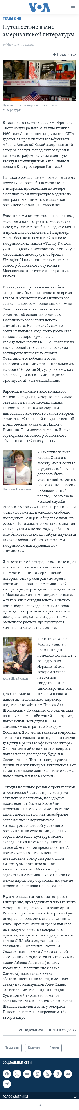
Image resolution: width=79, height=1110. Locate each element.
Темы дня (12, 19)
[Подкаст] (57, 1074)
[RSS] (47, 1074)
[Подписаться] (68, 1074)
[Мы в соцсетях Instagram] (37, 1074)
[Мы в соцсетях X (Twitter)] (17, 1074)
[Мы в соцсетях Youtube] (27, 1074)
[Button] (65, 54)
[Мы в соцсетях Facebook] (7, 1074)
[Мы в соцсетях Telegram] (7, 1084)
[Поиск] (39, 1104)
